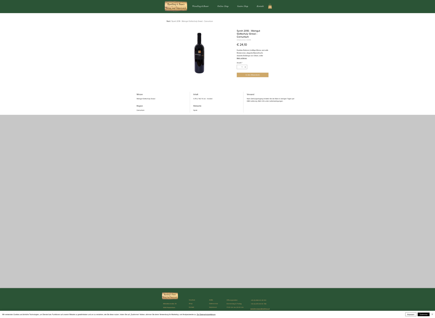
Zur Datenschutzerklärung (206, 314)
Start (168, 21)
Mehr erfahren (242, 58)
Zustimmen (424, 314)
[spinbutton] (242, 67)
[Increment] (245, 67)
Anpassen (410, 314)
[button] (270, 6)
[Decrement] (238, 67)
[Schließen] (432, 314)
